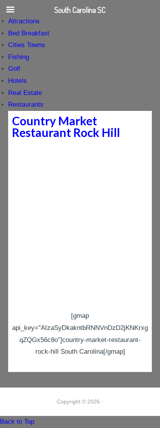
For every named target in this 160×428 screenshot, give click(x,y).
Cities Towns (26, 45)
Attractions (24, 21)
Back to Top (17, 421)
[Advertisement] (80, 226)
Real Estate (25, 92)
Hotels (17, 80)
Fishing (18, 57)
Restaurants (25, 104)
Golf (14, 68)
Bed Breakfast (28, 33)
